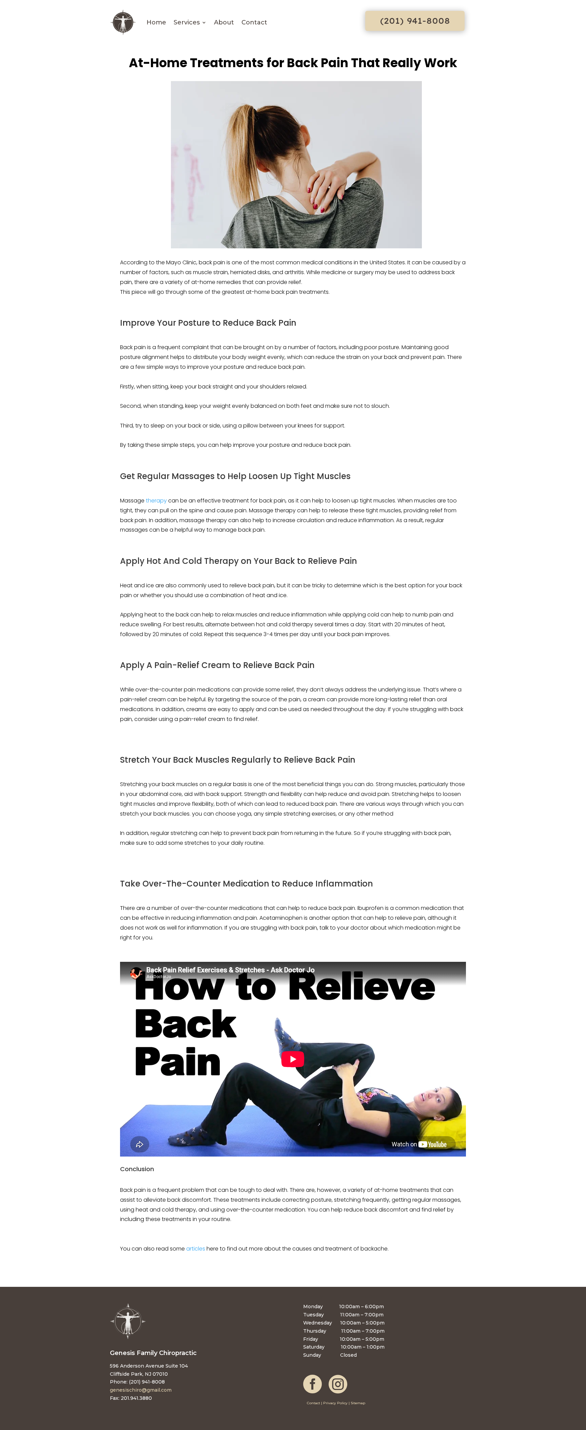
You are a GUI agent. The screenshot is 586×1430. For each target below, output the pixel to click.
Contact (254, 22)
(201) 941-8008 (415, 21)
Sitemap (358, 1403)
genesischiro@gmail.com (141, 1390)
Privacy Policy (335, 1403)
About (224, 22)
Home (156, 22)
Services (187, 22)
